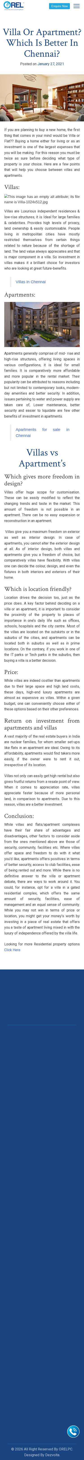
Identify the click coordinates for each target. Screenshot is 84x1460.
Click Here (12, 950)
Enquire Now (59, 6)
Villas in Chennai (31, 282)
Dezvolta (52, 1455)
